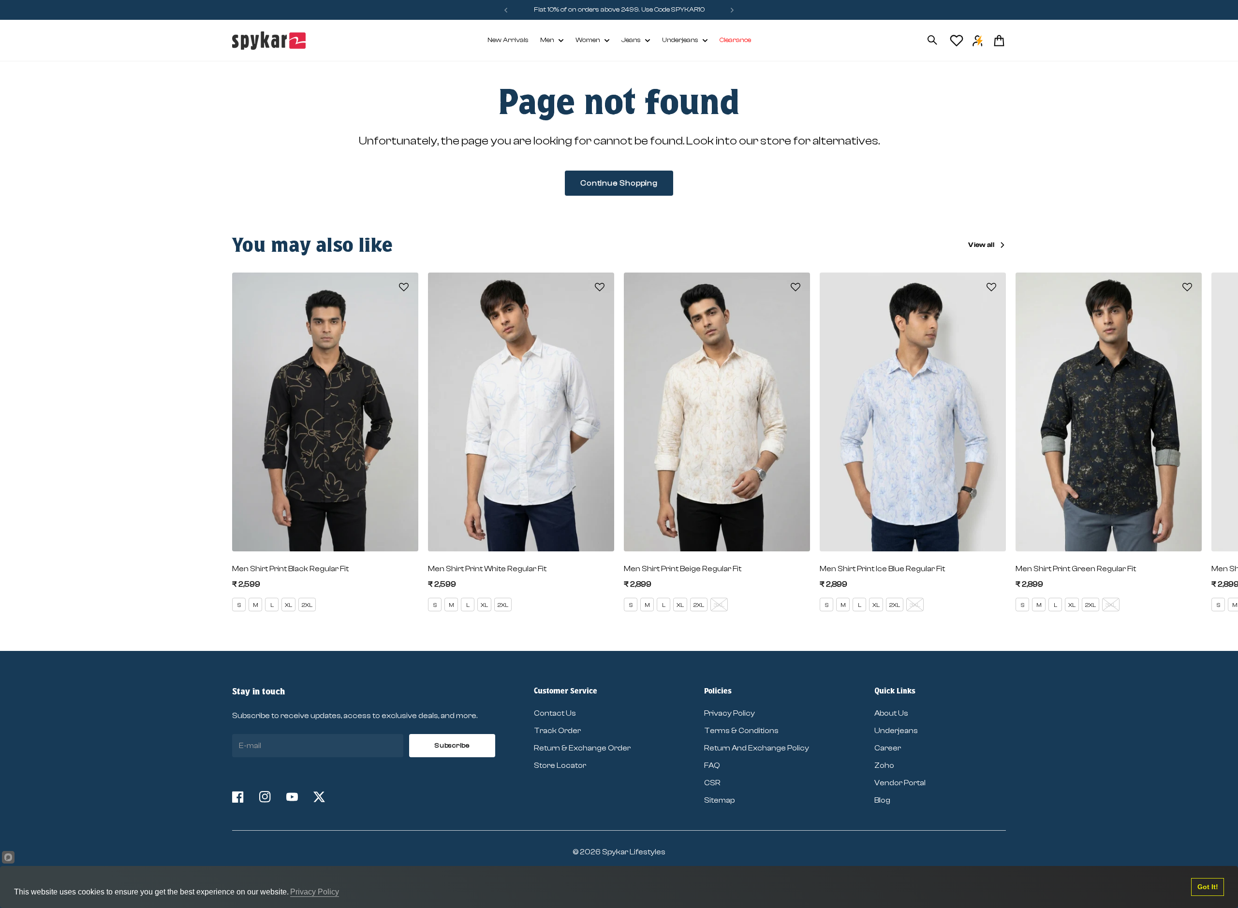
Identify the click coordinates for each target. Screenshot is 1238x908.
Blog (882, 800)
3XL (719, 605)
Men (547, 40)
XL (288, 605)
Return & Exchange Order (582, 748)
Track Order (557, 730)
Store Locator (560, 765)
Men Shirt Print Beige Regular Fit (682, 568)
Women (587, 40)
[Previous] (506, 10)
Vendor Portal (900, 782)
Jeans (631, 40)
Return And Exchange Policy (756, 748)
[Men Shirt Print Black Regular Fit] (325, 412)
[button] (404, 287)
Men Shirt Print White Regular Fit (487, 568)
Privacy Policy (729, 713)
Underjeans (680, 40)
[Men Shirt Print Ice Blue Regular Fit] (913, 412)
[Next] (732, 10)
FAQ (712, 765)
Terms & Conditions (741, 730)
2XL (307, 605)
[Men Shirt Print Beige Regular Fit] (717, 412)
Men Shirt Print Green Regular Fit (1076, 568)
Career (887, 748)
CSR (712, 782)
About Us (891, 713)
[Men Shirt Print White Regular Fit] (521, 412)
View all (981, 245)
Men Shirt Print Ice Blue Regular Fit (882, 568)
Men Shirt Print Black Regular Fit (290, 568)
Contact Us (555, 713)
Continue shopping (619, 183)
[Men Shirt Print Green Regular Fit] (1109, 412)
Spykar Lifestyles (633, 852)
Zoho (884, 765)
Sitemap (719, 800)
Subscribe (452, 745)
